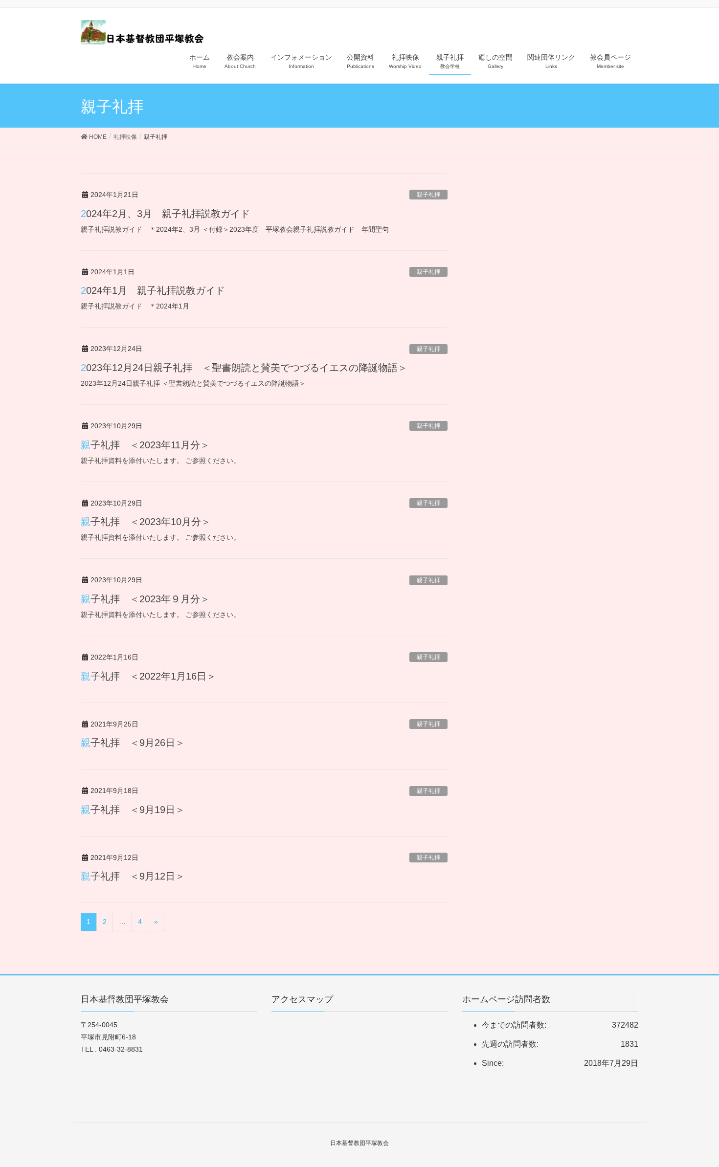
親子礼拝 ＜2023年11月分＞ (145, 445)
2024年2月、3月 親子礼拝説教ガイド (165, 213)
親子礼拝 (428, 194)
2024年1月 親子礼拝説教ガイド (153, 290)
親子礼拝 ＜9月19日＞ (133, 809)
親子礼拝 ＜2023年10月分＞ (146, 521)
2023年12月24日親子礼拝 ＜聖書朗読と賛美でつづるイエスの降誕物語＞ (244, 367)
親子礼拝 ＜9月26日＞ (133, 742)
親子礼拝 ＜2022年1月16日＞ (148, 676)
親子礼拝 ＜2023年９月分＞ (145, 599)
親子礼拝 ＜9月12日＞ (133, 876)
